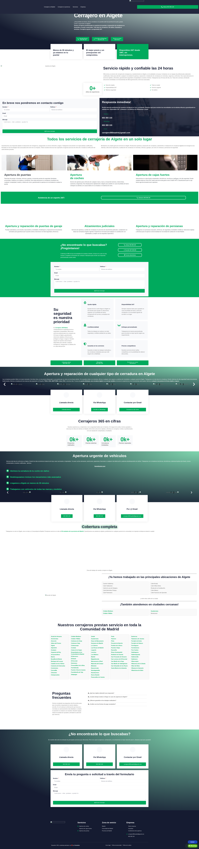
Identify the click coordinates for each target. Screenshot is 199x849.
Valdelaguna (135, 652)
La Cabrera (94, 645)
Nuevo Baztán (95, 675)
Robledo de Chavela (117, 654)
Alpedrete (54, 647)
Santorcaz (134, 636)
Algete (53, 645)
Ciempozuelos (55, 675)
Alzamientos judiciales (99, 226)
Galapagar (74, 674)
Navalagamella (95, 670)
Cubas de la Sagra (76, 650)
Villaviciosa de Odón (137, 670)
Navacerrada (95, 668)
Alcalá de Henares (56, 636)
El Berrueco (74, 656)
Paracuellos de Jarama (98, 677)
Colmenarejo (75, 645)
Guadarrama (154, 611)
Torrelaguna (134, 645)
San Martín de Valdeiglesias (119, 663)
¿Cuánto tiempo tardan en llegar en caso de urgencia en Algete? (108, 696)
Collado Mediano (108, 611)
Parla (112, 636)
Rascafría (114, 650)
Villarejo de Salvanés (137, 668)
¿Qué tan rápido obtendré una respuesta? (101, 693)
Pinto (112, 641)
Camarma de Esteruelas (58, 666)
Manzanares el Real (97, 661)
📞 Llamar (191, 842)
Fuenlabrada (75, 667)
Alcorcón (53, 641)
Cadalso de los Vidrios (57, 663)
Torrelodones (135, 647)
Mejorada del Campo (97, 663)
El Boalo (73, 658)
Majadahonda (95, 659)
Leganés (93, 650)
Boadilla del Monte (56, 659)
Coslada (73, 647)
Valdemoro (134, 659)
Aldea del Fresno (56, 643)
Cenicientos (54, 668)
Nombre (5, 107)
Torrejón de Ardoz (136, 641)
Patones (113, 638)
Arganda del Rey (56, 652)
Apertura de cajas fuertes (152, 174)
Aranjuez (53, 650)
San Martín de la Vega (117, 661)
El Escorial (74, 661)
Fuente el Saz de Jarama (78, 670)
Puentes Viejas (115, 647)
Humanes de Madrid (97, 643)
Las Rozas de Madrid (97, 647)
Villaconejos (134, 661)
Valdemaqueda (135, 654)
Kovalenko (77, 845)
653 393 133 (107, 118)
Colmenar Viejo (75, 643)
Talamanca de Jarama (137, 638)
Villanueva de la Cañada (138, 663)
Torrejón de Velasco (137, 643)
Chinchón (54, 672)
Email (4, 113)
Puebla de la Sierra (116, 645)
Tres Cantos (134, 650)
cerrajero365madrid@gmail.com (116, 133)
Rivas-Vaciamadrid (116, 652)
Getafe (93, 636)
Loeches (93, 652)
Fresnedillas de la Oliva (78, 665)
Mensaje (4, 119)
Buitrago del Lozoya (57, 661)
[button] (4, 384)
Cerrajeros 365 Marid (61, 327)
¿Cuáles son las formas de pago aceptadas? (102, 704)
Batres (53, 656)
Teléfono (53, 107)
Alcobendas (54, 638)
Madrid (93, 656)
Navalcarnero (95, 672)
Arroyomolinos (55, 654)
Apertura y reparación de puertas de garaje (33, 226)
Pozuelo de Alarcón (117, 643)
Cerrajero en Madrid (49, 7)
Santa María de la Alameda (119, 668)
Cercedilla (54, 670)
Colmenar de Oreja (76, 641)
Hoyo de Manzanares (97, 641)
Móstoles (93, 666)
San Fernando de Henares (119, 656)
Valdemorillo (135, 656)
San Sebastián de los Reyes (119, 666)
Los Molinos (94, 654)
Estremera (74, 663)
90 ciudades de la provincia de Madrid (72, 531)
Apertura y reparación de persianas (159, 226)
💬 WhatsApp (193, 846)
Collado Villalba (107, 613)
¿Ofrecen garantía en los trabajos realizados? (102, 700)
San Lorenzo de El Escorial (119, 659)
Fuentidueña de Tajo (77, 672)
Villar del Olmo (135, 666)
